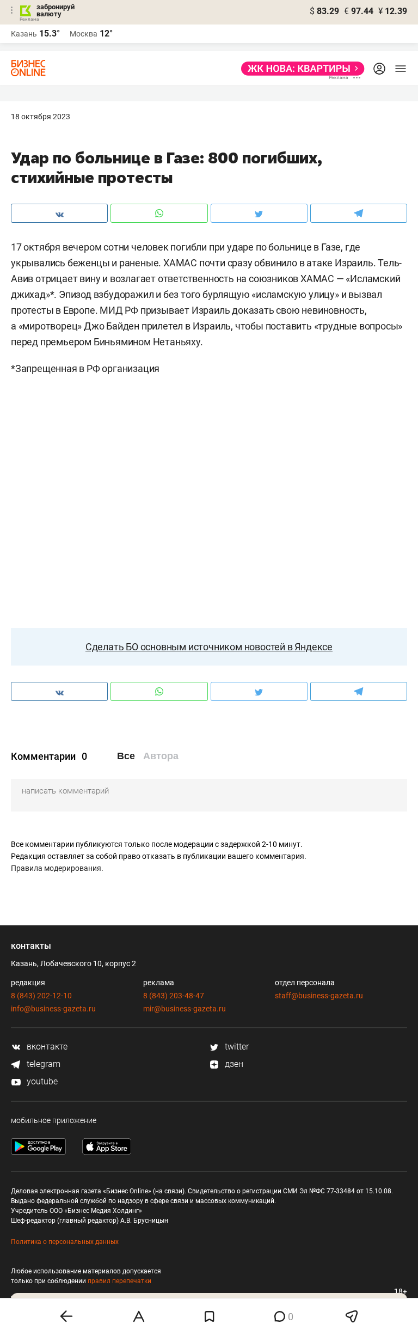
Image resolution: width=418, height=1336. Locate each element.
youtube (41, 1081)
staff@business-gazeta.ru (319, 995)
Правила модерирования (56, 868)
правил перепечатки (119, 1281)
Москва (83, 33)
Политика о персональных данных (65, 1242)
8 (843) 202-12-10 (41, 995)
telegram (42, 1064)
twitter (236, 1046)
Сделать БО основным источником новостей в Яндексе (209, 646)
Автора (161, 756)
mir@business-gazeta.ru (184, 1008)
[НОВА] (300, 69)
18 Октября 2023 (40, 116)
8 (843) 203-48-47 (173, 995)
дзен (233, 1064)
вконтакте (45, 1046)
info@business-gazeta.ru (53, 1008)
